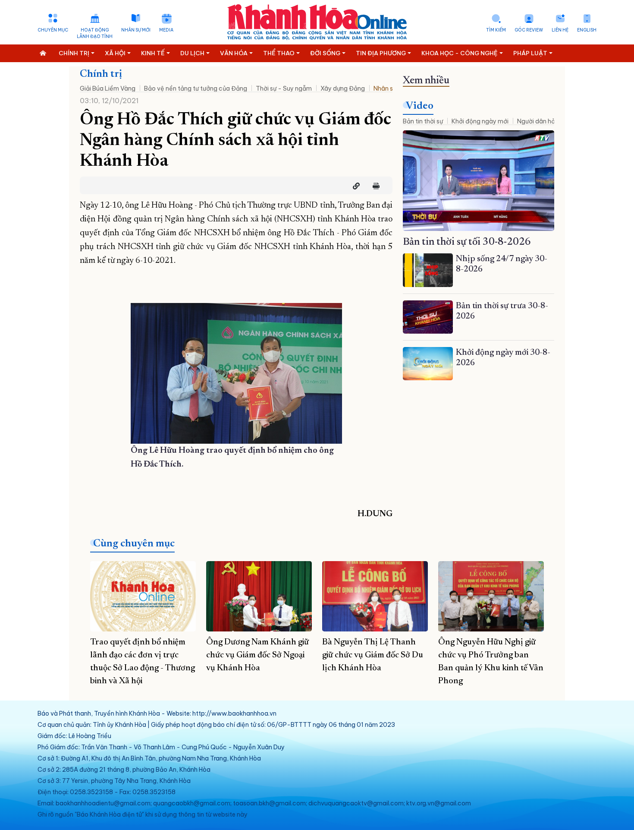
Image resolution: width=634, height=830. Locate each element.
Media (166, 30)
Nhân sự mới (136, 30)
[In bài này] (374, 186)
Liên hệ (560, 30)
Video (419, 106)
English (586, 30)
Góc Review (529, 30)
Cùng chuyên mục (134, 544)
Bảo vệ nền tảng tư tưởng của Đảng (195, 88)
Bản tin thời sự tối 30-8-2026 (467, 242)
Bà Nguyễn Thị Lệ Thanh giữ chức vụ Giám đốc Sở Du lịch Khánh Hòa (372, 655)
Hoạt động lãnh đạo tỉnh (95, 33)
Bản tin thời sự (423, 121)
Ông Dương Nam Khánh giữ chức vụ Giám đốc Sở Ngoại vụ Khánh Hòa (257, 655)
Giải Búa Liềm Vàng (107, 88)
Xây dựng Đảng (342, 88)
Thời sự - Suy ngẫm (284, 88)
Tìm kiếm (496, 30)
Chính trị (101, 74)
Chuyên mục (53, 30)
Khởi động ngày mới (480, 121)
